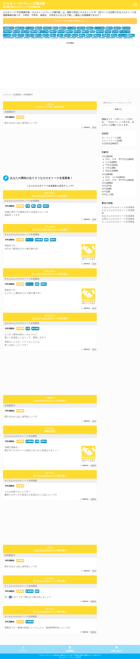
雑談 (46, 240)
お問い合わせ (116, 651)
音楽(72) (53, 35)
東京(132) (77, 31)
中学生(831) (47, 28)
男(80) (14, 35)
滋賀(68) (82, 35)
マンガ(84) (7, 35)
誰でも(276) (126, 28)
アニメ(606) (72, 28)
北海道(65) (106, 35)
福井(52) (114, 35)
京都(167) (53, 31)
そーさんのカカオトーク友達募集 (20, 480)
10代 (104, 156)
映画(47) (131, 35)
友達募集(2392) (8, 28)
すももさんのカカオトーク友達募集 (21, 234)
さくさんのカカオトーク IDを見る (50, 581)
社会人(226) (25, 31)
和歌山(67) (97, 35)
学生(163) (61, 31)
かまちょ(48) (122, 35)
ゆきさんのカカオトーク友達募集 (118, 216)
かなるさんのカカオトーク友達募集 (21, 201)
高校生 (46, 206)
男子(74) (38, 35)
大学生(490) (81, 28)
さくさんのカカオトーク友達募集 (20, 586)
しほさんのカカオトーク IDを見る (50, 400)
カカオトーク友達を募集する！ (70, 21)
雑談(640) (62, 28)
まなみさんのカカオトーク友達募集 (21, 323)
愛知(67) (89, 35)
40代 (104, 186)
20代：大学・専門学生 (116, 180)
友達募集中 (9, 112)
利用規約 (70, 651)
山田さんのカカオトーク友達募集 (118, 219)
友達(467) (90, 28)
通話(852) (38, 28)
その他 (108, 162)
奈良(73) (46, 35)
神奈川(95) (99, 31)
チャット (29, 240)
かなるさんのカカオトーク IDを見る (50, 196)
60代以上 (106, 194)
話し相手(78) (29, 35)
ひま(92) (115, 31)
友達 (28, 206)
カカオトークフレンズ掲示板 (24, 5)
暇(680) (55, 28)
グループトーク (109, 140)
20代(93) (108, 31)
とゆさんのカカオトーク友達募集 (118, 207)
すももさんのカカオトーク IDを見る (50, 229)
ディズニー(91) (125, 31)
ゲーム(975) (30, 28)
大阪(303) (117, 28)
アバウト (23, 651)
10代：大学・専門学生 (116, 159)
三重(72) (60, 35)
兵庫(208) (34, 31)
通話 (39, 206)
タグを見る (70, 43)
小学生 (108, 168)
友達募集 (20, 117)
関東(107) (85, 31)
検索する (118, 109)
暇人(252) (16, 31)
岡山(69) (75, 35)
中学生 (108, 165)
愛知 (33, 206)
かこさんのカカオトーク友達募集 (118, 222)
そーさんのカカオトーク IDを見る (50, 475)
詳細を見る (49, 431)
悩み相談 (35, 328)
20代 (104, 174)
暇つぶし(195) (43, 31)
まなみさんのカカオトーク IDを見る (50, 318)
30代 (104, 183)
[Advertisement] (36, 67)
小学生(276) (7, 31)
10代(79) (21, 35)
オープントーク (109, 138)
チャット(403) (99, 28)
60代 (104, 191)
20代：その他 (112, 177)
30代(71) (67, 35)
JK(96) (92, 31)
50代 (104, 189)
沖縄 (37, 441)
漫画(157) (69, 31)
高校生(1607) (19, 28)
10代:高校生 (9, 117)
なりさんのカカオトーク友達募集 (20, 436)
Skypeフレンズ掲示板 (119, 122)
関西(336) (109, 28)
